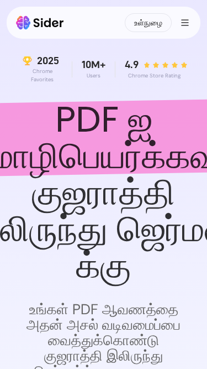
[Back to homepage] (40, 22)
